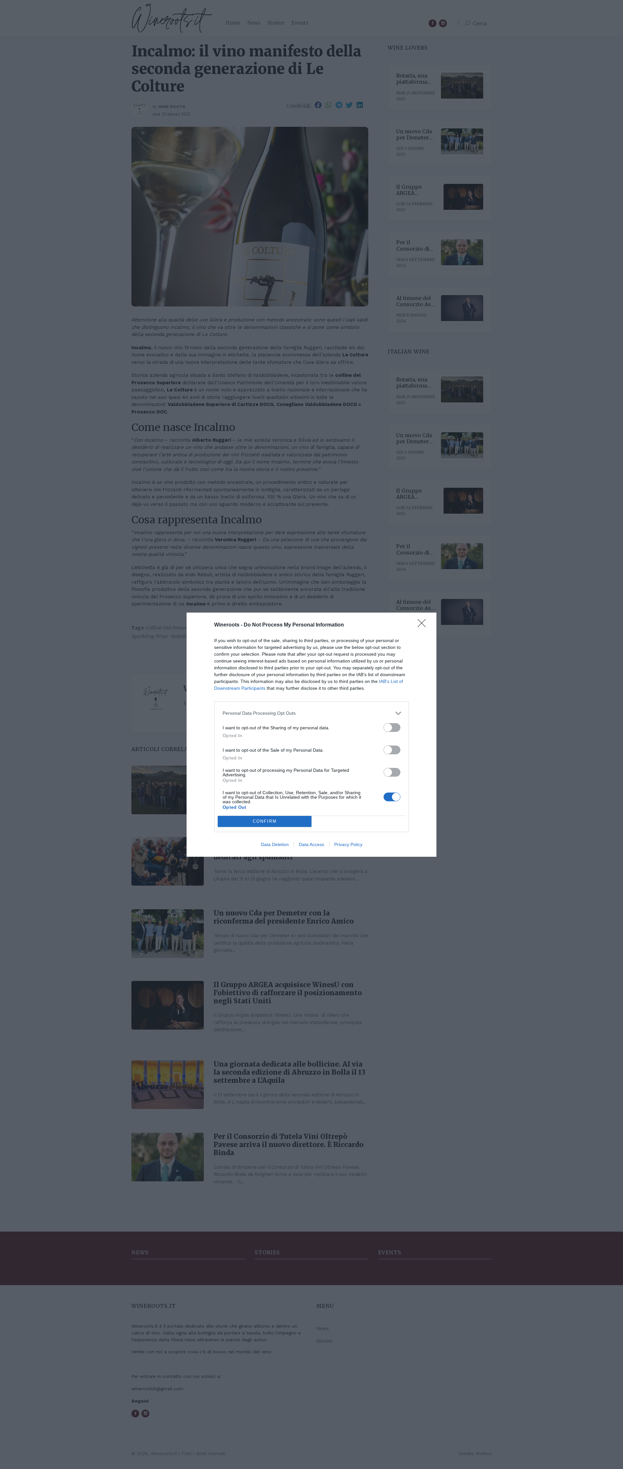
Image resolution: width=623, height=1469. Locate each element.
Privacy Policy (348, 844)
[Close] (424, 625)
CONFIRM (265, 821)
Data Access (311, 844)
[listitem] (311, 713)
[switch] (392, 727)
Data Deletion (275, 844)
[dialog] (311, 735)
